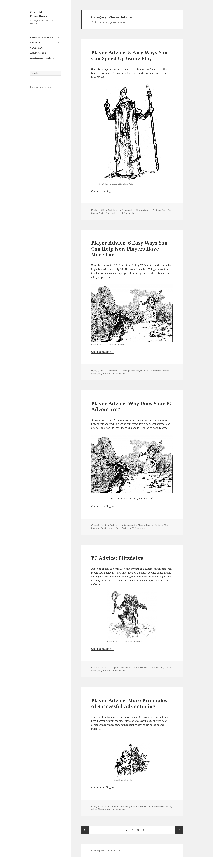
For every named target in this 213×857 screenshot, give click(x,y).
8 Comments (128, 213)
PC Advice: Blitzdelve (117, 558)
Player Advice (142, 210)
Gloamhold (35, 42)
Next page (179, 830)
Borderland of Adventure (42, 37)
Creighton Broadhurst (39, 14)
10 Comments (138, 528)
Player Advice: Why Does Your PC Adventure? (132, 406)
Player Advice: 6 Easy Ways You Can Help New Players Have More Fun (129, 248)
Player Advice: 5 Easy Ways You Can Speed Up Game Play (129, 55)
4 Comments (120, 670)
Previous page (85, 830)
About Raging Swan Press (42, 58)
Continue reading (102, 191)
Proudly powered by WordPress (106, 850)
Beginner (157, 210)
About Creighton (38, 52)
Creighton (112, 210)
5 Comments (120, 373)
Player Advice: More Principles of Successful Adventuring (129, 703)
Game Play (166, 210)
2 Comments (120, 809)
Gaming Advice (37, 47)
